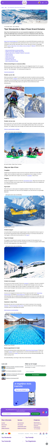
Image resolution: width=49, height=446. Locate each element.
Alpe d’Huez (13, 45)
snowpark (26, 283)
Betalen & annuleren (22, 428)
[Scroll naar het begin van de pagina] (47, 444)
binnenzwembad (13, 305)
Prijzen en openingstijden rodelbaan (11, 129)
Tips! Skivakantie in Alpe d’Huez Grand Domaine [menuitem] (16, 7)
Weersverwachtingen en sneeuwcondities (14, 50)
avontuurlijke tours (21, 294)
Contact (3, 422)
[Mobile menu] (3, 2)
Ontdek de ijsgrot (9, 54)
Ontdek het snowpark (10, 57)
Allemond (33, 45)
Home (3, 7)
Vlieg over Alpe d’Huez (10, 53)
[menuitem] (3, 7)
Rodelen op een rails (9, 51)
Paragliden (17, 53)
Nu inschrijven (35, 374)
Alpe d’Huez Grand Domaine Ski (11, 41)
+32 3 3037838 (37, 428)
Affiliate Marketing (5, 428)
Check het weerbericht (9, 72)
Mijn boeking (20, 424)
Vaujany (9, 45)
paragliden (29, 175)
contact (16, 353)
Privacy (31, 433)
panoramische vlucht (28, 180)
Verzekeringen (21, 422)
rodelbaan (15, 78)
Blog (6, 7)
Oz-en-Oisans (20, 45)
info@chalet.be (37, 427)
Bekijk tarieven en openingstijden (11, 310)
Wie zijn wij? (4, 424)
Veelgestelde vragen (22, 426)
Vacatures (4, 426)
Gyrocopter (27, 53)
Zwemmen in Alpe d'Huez (10, 59)
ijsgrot (27, 235)
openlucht (6, 305)
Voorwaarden (21, 433)
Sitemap (35, 433)
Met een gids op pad (9, 58)
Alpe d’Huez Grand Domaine (32, 350)
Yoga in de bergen (9, 55)
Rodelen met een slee (19, 51)
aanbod (10, 351)
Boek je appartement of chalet (11, 61)
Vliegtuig (22, 53)
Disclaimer (27, 433)
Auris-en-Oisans (26, 45)
